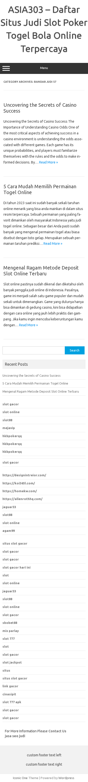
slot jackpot (12, 662)
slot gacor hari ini (16, 567)
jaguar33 (9, 507)
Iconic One (20, 778)
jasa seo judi (15, 736)
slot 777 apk (11, 702)
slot (5, 575)
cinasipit (9, 694)
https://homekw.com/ (19, 491)
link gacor (10, 686)
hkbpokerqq (12, 436)
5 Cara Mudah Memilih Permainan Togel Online (35, 383)
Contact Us (57, 731)
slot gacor (10, 404)
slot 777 (8, 638)
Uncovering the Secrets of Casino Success (31, 375)
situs (6, 670)
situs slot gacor (14, 543)
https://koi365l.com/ (18, 483)
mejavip (8, 428)
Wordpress (66, 778)
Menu (44, 68)
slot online (11, 412)
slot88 (7, 420)
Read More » (48, 162)
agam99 (8, 530)
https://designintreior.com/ (24, 475)
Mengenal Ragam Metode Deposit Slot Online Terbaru (41, 270)
